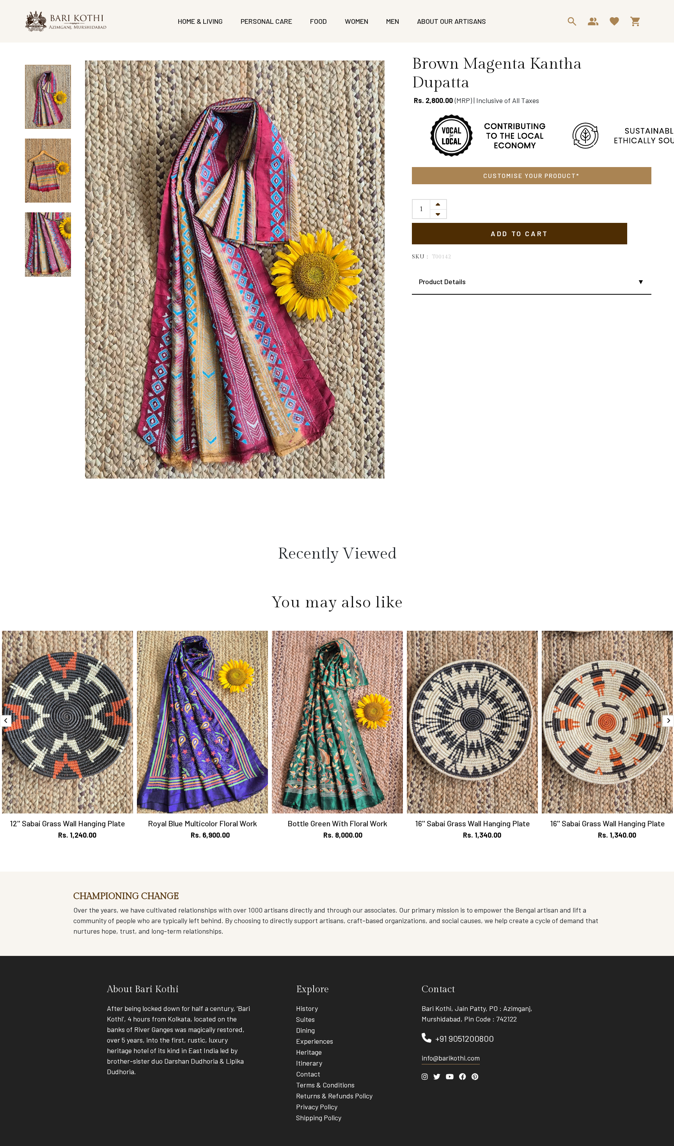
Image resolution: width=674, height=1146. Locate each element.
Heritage (309, 1052)
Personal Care (266, 21)
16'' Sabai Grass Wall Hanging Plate (472, 823)
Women (356, 21)
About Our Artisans (451, 21)
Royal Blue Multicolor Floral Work (202, 823)
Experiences (314, 1041)
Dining (305, 1030)
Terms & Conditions (325, 1084)
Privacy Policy (316, 1106)
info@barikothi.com (451, 1057)
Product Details (442, 281)
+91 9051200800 (464, 1038)
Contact (308, 1073)
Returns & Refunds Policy (334, 1095)
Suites (305, 1019)
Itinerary (309, 1063)
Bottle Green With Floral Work (337, 823)
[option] (48, 97)
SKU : (420, 257)
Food (318, 21)
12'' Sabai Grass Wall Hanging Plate (67, 823)
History (307, 1008)
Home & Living (200, 21)
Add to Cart (519, 233)
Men (392, 21)
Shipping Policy (318, 1117)
